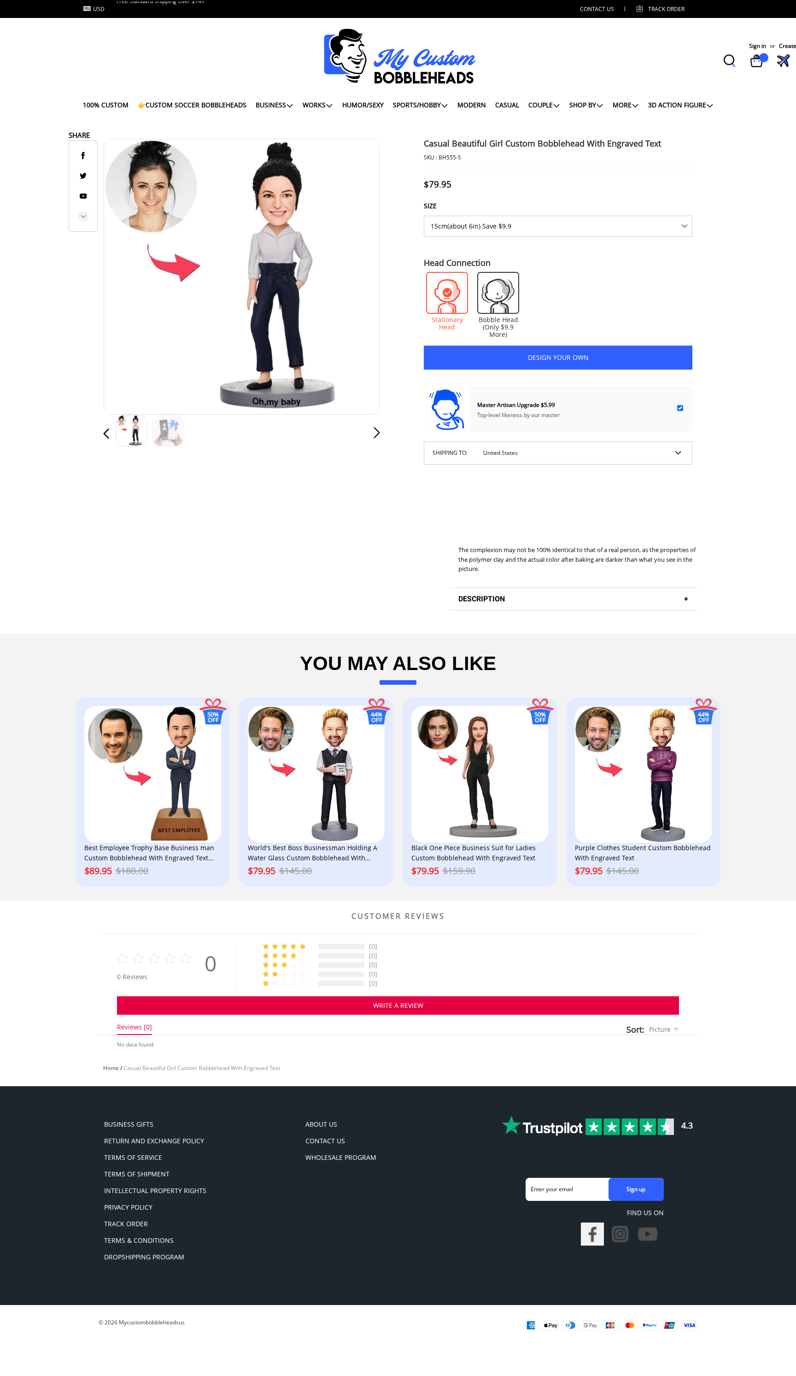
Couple (540, 104)
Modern (471, 104)
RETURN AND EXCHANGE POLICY (154, 1140)
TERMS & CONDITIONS (139, 1240)
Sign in (757, 46)
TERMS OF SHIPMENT (137, 1174)
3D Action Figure (677, 104)
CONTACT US (597, 9)
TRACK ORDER (126, 1223)
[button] (125, 274)
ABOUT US (321, 1124)
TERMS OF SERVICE (133, 1157)
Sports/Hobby (417, 104)
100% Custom (106, 104)
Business (271, 104)
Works (314, 104)
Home (111, 1068)
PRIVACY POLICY (128, 1207)
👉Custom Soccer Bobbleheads (192, 104)
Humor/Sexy (363, 104)
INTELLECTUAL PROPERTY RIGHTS (155, 1190)
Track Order (666, 9)
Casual (507, 104)
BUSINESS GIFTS (128, 1124)
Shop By (582, 104)
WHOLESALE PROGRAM (340, 1157)
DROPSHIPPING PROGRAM (144, 1257)
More (622, 104)
